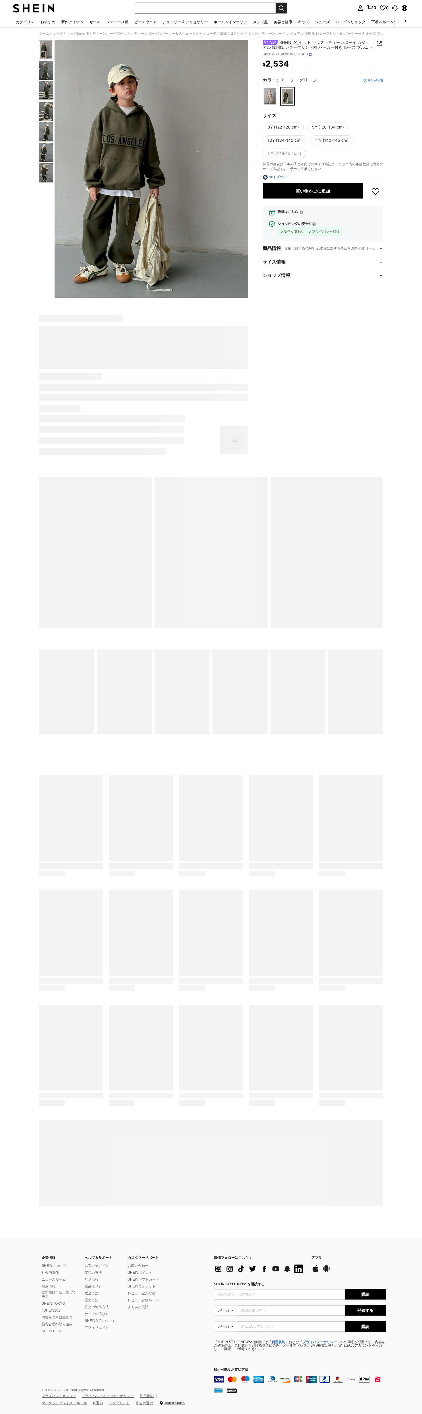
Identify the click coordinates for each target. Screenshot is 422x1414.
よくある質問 (138, 1307)
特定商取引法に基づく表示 (59, 1295)
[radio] (270, 96)
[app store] (315, 1271)
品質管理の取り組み (57, 1324)
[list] (260, 1269)
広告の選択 (144, 1403)
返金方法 (91, 1293)
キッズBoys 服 (77, 34)
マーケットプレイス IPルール (64, 1403)
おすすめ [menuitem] (47, 22)
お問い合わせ (138, 1266)
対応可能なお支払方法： (233, 1370)
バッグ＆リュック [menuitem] (350, 22)
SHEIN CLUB (52, 1331)
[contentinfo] (300, 1379)
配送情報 (91, 1279)
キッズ (58, 34)
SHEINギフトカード (143, 1279)
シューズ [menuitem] (322, 22)
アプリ (316, 1258)
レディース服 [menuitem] (117, 22)
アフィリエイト (97, 1328)
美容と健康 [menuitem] (283, 22)
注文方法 (91, 1300)
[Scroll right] (405, 21)
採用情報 (48, 1286)
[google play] (326, 1271)
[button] (394, 8)
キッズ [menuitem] (303, 22)
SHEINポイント (140, 1273)
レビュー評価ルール (143, 1300)
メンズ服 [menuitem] (260, 22)
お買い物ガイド (97, 1266)
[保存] (375, 191)
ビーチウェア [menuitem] (145, 22)
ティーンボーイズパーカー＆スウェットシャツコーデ (175, 34)
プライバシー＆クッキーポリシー (108, 1396)
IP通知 (98, 1403)
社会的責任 (50, 1273)
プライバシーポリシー (320, 1342)
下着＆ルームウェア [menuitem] (388, 22)
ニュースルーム (54, 1279)
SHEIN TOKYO (53, 1304)
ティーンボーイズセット (111, 34)
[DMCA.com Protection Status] (232, 1390)
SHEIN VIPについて (100, 1321)
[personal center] (360, 8)
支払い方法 (93, 1273)
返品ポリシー (95, 1286)
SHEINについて (54, 1266)
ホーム (44, 34)
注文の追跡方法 (97, 1307)
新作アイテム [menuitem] (72, 22)
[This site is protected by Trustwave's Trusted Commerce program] (218, 1390)
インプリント (119, 1403)
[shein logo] (34, 8)
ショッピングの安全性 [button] (295, 224)
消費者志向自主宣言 (57, 1317)
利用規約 (278, 1342)
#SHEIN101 (51, 1310)
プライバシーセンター (59, 1396)
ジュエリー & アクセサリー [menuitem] (185, 22)
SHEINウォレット (142, 1286)
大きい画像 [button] (373, 80)
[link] (371, 7)
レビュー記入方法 (141, 1293)
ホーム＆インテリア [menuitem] (230, 22)
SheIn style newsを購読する (239, 1284)
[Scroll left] (398, 21)
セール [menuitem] (94, 22)
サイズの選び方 (97, 1314)
